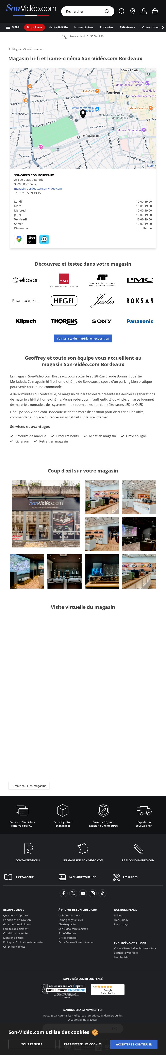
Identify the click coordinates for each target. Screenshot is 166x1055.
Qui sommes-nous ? (70, 915)
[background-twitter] (73, 893)
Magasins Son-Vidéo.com (27, 49)
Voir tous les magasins (30, 786)
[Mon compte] (144, 11)
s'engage (73, 929)
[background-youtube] (83, 893)
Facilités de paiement (16, 929)
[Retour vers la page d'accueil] (31, 11)
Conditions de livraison (17, 920)
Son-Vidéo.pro (67, 933)
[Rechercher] (107, 11)
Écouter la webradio (126, 953)
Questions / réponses (16, 915)
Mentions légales (13, 938)
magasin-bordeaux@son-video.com (38, 188)
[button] (83, 113)
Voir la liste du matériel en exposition (83, 338)
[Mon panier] (155, 11)
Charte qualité (67, 924)
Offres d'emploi (68, 938)
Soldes (118, 915)
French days (121, 924)
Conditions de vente (15, 933)
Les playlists (121, 957)
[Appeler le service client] (83, 36)
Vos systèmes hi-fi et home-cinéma (135, 948)
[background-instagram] (92, 893)
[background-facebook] (63, 893)
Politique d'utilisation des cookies (23, 942)
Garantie (17, 924)
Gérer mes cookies (14, 946)
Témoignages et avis (71, 920)
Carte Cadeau (76, 942)
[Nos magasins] (133, 11)
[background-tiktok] (102, 893)
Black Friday (121, 920)
